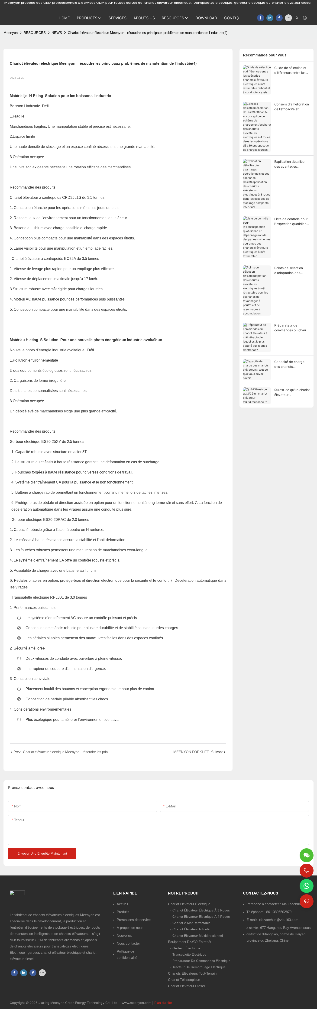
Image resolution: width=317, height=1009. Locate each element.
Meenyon (10, 33)
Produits (123, 912)
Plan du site (163, 1003)
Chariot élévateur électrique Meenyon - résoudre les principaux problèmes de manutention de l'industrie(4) (147, 33)
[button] (238, 18)
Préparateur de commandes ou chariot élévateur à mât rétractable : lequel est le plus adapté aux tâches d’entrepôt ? (291, 328)
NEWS (57, 33)
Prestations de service (134, 920)
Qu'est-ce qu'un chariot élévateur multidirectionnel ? (292, 392)
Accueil (122, 904)
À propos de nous (130, 928)
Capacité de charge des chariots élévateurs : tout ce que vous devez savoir (291, 364)
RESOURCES (34, 33)
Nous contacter (128, 943)
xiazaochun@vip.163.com (278, 920)
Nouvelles (124, 935)
